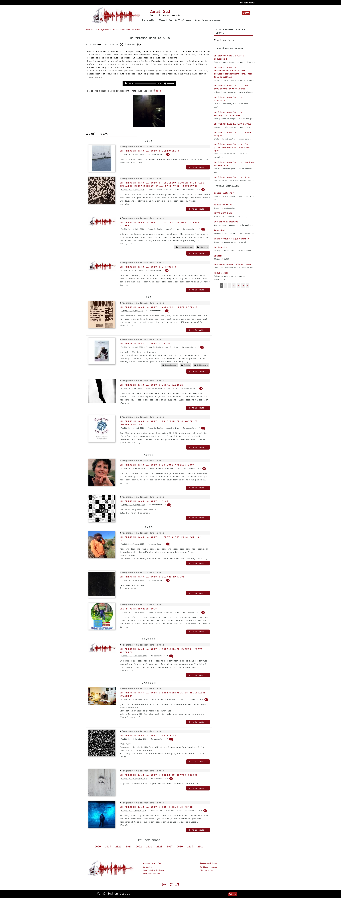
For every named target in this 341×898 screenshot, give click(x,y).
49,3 (158, 91)
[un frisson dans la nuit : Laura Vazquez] (102, 402)
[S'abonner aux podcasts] (172, 884)
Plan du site (206, 870)
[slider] (170, 83)
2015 (190, 846)
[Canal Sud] (115, 22)
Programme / (129, 146)
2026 (98, 846)
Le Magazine (220, 247)
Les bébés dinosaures (226, 222)
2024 (118, 846)
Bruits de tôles (223, 204)
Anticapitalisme (186, 247)
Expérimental (171, 365)
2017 (170, 846)
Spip (170, 880)
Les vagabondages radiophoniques (232, 264)
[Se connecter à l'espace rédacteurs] (177, 884)
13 (243, 285)
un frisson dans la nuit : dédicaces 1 (150, 151)
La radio (148, 20)
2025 (108, 846)
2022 (139, 846)
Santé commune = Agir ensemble (231, 239)
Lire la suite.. (198, 167)
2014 (200, 846)
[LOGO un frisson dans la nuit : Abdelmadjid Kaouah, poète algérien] (102, 652)
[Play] (126, 83)
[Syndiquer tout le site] (164, 884)
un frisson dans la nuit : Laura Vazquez (151, 385)
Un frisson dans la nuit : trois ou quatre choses (159, 775)
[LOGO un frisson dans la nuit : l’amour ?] (102, 270)
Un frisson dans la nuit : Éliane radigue (152, 577)
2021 (149, 846)
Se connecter (247, 2)
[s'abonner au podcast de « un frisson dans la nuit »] (139, 44)
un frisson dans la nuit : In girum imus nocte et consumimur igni (232, 147)
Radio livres (221, 273)
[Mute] (165, 83)
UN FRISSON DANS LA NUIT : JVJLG (145, 343)
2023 (129, 846)
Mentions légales (208, 867)
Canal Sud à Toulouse (175, 20)
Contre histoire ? (224, 193)
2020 (159, 846)
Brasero (218, 256)
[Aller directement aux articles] (99, 44)
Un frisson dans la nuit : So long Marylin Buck (157, 465)
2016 (180, 846)
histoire (204, 247)
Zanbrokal (219, 230)
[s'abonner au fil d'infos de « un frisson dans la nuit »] (121, 44)
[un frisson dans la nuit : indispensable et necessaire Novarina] (102, 704)
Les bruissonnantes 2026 (138, 609)
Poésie (187, 365)
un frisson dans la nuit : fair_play (148, 735)
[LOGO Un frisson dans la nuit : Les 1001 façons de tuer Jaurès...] (102, 225)
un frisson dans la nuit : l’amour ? (148, 267)
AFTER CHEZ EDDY (223, 213)
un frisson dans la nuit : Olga (144, 501)
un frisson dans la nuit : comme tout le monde (156, 807)
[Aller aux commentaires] (168, 154)
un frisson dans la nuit (150, 146)
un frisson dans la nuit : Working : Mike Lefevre (159, 307)
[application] (149, 83)
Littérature (202, 365)
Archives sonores (208, 20)
